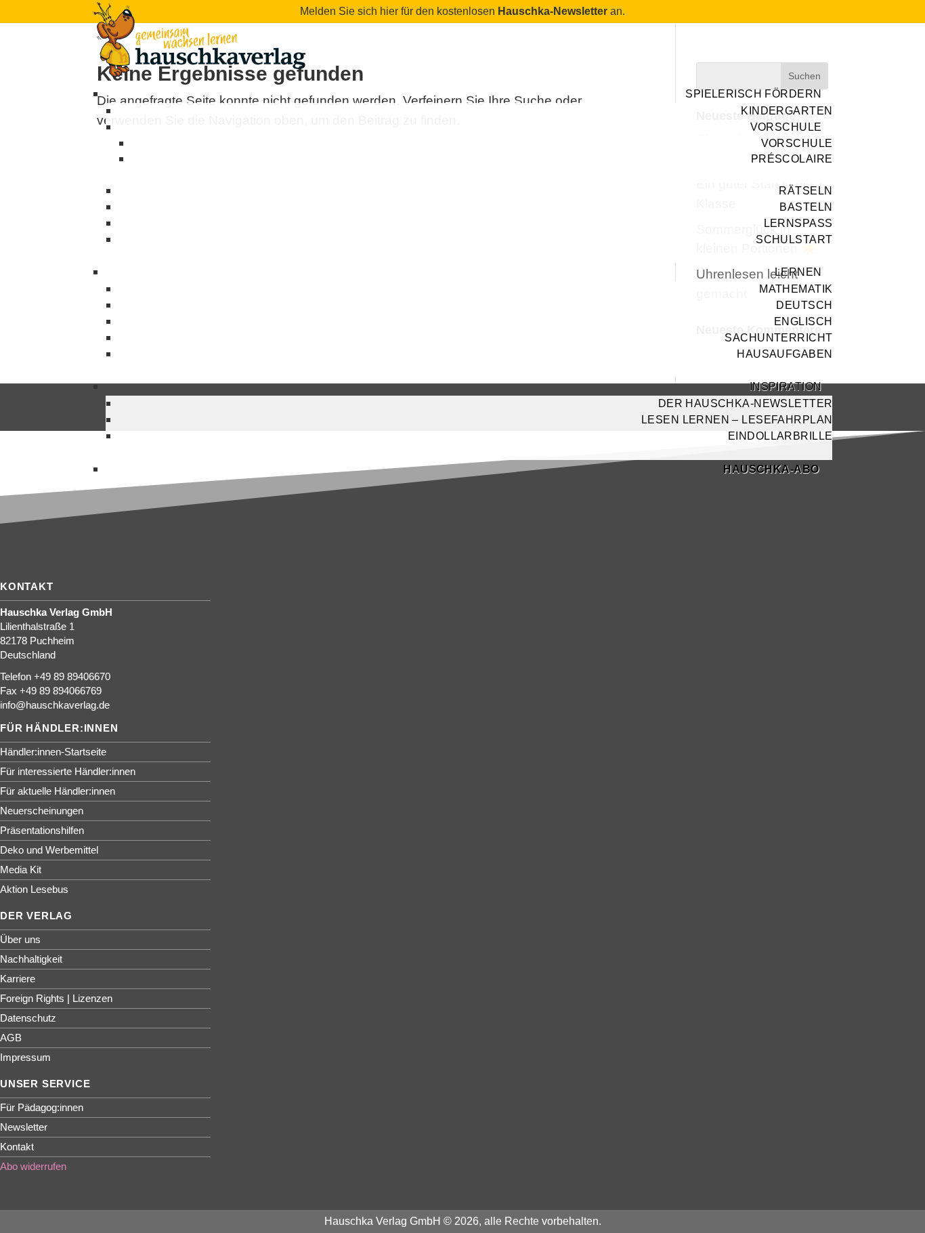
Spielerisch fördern (753, 94)
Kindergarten (786, 111)
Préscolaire (792, 159)
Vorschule (786, 127)
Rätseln (805, 190)
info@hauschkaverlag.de (55, 705)
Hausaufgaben (784, 354)
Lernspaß (798, 223)
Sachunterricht (778, 337)
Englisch (803, 321)
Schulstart (794, 239)
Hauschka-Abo (771, 469)
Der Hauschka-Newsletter (745, 403)
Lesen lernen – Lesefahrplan (736, 419)
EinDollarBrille (780, 436)
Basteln (805, 207)
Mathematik (795, 289)
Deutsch (804, 305)
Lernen (798, 272)
